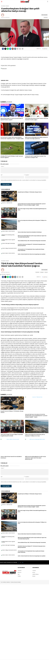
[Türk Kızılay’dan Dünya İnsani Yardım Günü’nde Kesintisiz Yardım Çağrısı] (36, 110)
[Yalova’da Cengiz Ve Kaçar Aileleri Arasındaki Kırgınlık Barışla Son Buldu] (9, 217)
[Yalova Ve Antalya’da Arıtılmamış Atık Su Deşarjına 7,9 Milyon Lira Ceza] (9, 229)
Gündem (45, 17)
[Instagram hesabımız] (22, 562)
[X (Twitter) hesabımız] (20, 562)
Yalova (46, 272)
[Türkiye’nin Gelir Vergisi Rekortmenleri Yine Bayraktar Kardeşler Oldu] (36, 148)
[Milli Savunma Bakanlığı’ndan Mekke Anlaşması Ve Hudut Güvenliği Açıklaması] (36, 129)
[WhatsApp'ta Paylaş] (8, 49)
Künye (33, 572)
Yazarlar (34, 570)
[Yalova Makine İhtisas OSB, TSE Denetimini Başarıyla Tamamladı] (9, 240)
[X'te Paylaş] (5, 49)
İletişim (33, 576)
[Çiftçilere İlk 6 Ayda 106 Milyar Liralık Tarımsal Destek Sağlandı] (12, 148)
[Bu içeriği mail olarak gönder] (13, 49)
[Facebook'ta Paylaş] (3, 49)
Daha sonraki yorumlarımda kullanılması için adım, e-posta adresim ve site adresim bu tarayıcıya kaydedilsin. (23, 180)
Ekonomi (19, 572)
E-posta (27, 174)
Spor (19, 574)
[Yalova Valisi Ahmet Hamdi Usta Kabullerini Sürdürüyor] (8, 231)
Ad (2, 174)
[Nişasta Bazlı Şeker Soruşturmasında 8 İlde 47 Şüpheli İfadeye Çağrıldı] (12, 110)
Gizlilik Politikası (35, 574)
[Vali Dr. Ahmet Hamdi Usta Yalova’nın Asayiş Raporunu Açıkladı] (8, 253)
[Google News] (44, 49)
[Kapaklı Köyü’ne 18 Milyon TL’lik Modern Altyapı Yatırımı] (9, 201)
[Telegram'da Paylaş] (10, 49)
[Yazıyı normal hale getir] (22, 49)
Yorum (2, 166)
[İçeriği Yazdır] (15, 49)
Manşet (42, 272)
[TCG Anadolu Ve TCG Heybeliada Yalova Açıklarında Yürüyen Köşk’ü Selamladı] (8, 248)
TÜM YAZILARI (44, 14)
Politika (19, 576)
